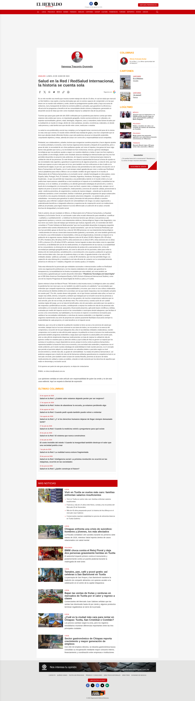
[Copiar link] (63, 92)
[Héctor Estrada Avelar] (124, 61)
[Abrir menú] (38, 12)
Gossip (97, 12)
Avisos (138, 12)
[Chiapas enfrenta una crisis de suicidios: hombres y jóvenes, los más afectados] (50, 534)
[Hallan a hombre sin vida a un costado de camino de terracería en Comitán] (125, 126)
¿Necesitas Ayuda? (97, 680)
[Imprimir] (68, 92)
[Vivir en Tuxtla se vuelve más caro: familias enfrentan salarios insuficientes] (50, 504)
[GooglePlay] (107, 685)
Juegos (145, 12)
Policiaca (51, 12)
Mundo (65, 12)
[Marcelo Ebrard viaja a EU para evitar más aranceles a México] (125, 145)
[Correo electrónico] (58, 92)
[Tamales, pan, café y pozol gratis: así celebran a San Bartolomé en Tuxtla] (50, 577)
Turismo (122, 12)
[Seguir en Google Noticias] (114, 92)
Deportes (130, 12)
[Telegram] (53, 92)
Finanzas (73, 12)
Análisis (81, 12)
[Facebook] (91, 3)
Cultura (105, 12)
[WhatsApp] (49, 92)
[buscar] (157, 12)
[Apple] (102, 685)
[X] (96, 3)
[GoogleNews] (97, 685)
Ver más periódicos (148, 5)
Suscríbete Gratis (138, 166)
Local (44, 12)
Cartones (89, 12)
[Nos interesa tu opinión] (97, 667)
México (59, 12)
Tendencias (113, 12)
